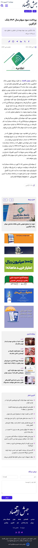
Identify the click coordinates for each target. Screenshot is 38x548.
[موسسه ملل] (19, 295)
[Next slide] (5, 199)
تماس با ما (16, 528)
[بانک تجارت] (19, 264)
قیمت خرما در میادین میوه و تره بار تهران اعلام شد (14, 342)
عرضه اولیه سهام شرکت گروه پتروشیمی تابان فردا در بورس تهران (13, 371)
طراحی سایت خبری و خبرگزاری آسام (16, 544)
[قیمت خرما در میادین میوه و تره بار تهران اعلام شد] (30, 342)
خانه (34, 11)
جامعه (19, 519)
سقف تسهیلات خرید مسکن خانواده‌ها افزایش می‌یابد (18, 457)
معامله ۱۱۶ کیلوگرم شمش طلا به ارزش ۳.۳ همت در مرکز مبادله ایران (19, 431)
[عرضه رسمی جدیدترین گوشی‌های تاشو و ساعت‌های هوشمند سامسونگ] (30, 380)
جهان (14, 519)
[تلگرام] (17, 41)
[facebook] (28, 41)
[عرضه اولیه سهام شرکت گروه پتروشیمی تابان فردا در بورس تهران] (30, 371)
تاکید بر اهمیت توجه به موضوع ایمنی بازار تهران (20, 414)
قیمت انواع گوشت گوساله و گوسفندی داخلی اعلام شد (15, 352)
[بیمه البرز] (19, 280)
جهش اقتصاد (26, 81)
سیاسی (33, 519)
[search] (2, 5)
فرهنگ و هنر (6, 519)
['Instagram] (19, 532)
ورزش (32, 523)
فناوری (13, 523)
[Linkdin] (21, 41)
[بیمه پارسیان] (19, 317)
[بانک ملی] (19, 238)
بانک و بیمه (28, 11)
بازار (18, 523)
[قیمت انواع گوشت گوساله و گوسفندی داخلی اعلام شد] (30, 351)
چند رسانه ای (24, 523)
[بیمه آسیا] (19, 250)
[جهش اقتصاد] (29, 4)
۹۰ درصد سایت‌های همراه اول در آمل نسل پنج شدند (18, 418)
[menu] (6, 5)
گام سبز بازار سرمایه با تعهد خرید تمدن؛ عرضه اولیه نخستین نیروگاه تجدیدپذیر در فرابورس (19, 451)
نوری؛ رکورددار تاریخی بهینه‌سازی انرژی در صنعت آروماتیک (19, 444)
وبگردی (6, 523)
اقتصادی (26, 519)
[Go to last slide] (11, 199)
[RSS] (16, 532)
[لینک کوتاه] (9, 41)
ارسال (6, 498)
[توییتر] (24, 41)
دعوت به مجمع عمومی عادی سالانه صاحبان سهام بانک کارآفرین (19, 225)
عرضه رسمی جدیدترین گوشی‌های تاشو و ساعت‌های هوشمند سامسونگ (13, 381)
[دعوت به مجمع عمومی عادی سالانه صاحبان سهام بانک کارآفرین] (19, 212)
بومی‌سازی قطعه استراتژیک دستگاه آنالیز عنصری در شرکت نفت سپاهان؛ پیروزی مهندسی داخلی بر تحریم (18, 437)
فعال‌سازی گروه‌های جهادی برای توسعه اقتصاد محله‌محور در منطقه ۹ (20, 408)
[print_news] (13, 41)
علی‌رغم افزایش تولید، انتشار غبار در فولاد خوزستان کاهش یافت (19, 424)
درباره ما (22, 528)
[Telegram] (22, 532)
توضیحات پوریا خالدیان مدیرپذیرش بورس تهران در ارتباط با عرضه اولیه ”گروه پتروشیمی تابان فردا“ (13, 362)
